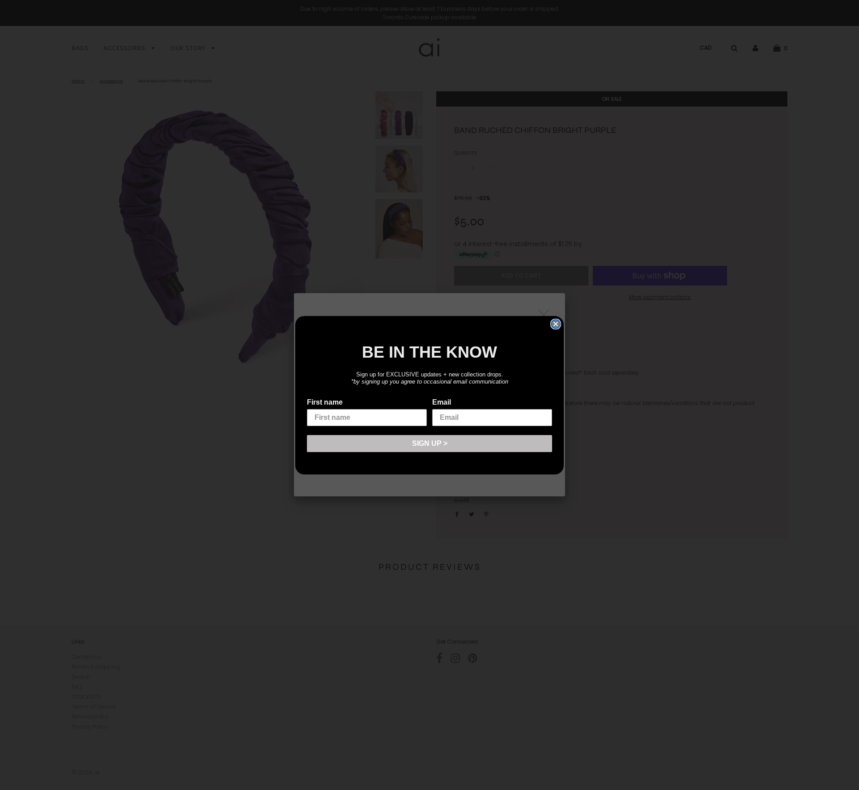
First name (325, 402)
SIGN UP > (429, 443)
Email (441, 402)
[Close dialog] (555, 324)
